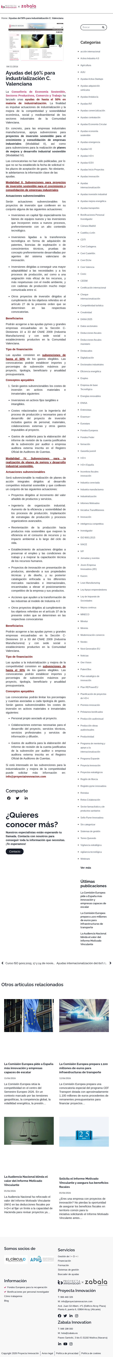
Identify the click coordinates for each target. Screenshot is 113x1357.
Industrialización (88, 496)
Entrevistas (85, 410)
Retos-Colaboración (90, 800)
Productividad (87, 736)
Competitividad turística (91, 305)
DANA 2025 (86, 319)
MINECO (84, 614)
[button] (9, 798)
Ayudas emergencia (90, 142)
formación (85, 444)
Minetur (84, 621)
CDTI (83, 239)
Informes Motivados (89, 503)
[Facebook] (59, 1315)
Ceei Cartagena (88, 246)
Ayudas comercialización (92, 110)
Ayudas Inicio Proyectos (92, 169)
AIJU (82, 72)
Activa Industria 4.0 (89, 58)
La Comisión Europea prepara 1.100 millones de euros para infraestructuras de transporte (93, 920)
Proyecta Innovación (90, 765)
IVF (82, 551)
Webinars (85, 859)
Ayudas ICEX (87, 163)
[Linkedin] (71, 1315)
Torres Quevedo (88, 838)
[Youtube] (65, 1344)
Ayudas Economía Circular (93, 124)
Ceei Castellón (87, 253)
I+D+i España (87, 465)
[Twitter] (65, 1315)
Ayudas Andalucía (89, 97)
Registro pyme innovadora (93, 786)
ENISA (83, 403)
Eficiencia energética (90, 371)
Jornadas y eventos (89, 558)
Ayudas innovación (89, 176)
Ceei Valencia (87, 267)
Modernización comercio (92, 635)
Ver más (85, 867)
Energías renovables (90, 396)
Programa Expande (89, 758)
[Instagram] (76, 1315)
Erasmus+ (85, 417)
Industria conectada (90, 482)
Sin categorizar (87, 824)
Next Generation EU (90, 649)
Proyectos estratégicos (91, 772)
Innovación (85, 517)
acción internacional (90, 51)
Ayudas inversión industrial (93, 194)
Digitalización (87, 358)
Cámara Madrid (88, 226)
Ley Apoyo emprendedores (93, 590)
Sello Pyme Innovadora (91, 817)
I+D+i (83, 458)
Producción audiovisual (91, 719)
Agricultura (85, 65)
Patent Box (85, 669)
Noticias (84, 655)
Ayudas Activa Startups (91, 79)
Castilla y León (87, 233)
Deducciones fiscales (90, 333)
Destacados (86, 351)
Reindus (84, 793)
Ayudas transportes (89, 208)
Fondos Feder (87, 437)
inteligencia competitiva (91, 524)
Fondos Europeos (89, 430)
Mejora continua (88, 607)
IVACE (83, 544)
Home (4, 18)
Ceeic (83, 274)
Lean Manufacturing (90, 583)
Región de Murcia (89, 779)
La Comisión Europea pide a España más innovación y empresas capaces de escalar (93, 899)
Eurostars (85, 423)
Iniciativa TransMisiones (92, 510)
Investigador (86, 531)
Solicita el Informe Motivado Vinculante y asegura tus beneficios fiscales (83, 1183)
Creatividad (86, 312)
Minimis (84, 628)
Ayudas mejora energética (93, 201)
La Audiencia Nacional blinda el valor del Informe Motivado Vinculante (26, 1181)
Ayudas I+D (86, 149)
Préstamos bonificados (91, 712)
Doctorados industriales (92, 364)
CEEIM (84, 281)
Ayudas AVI (86, 104)
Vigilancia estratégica (91, 845)
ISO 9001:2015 (87, 537)
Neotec (84, 642)
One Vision (85, 662)
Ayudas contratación (90, 117)
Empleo (84, 378)
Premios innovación (90, 705)
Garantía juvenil (88, 451)
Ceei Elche (85, 260)
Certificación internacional (93, 288)
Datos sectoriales (88, 326)
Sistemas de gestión (90, 831)
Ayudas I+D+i (87, 156)
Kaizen (83, 576)
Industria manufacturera (91, 489)
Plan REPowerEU (89, 687)
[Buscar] (103, 27)
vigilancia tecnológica (91, 852)
